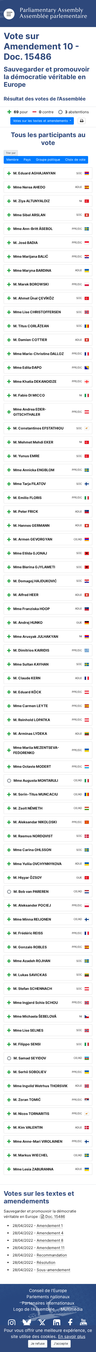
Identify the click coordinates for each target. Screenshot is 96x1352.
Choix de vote (75, 159)
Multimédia (72, 1309)
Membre (12, 159)
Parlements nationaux (48, 1296)
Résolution (46, 1262)
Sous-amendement (53, 1269)
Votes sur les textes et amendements (41, 121)
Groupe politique (48, 159)
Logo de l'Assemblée (34, 1309)
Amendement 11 (50, 1247)
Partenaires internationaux (48, 1303)
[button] (82, 121)
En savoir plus (71, 1336)
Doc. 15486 (55, 1216)
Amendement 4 (50, 1233)
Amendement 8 (50, 1240)
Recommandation (52, 1255)
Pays (27, 159)
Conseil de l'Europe (48, 1290)
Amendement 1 (50, 1225)
